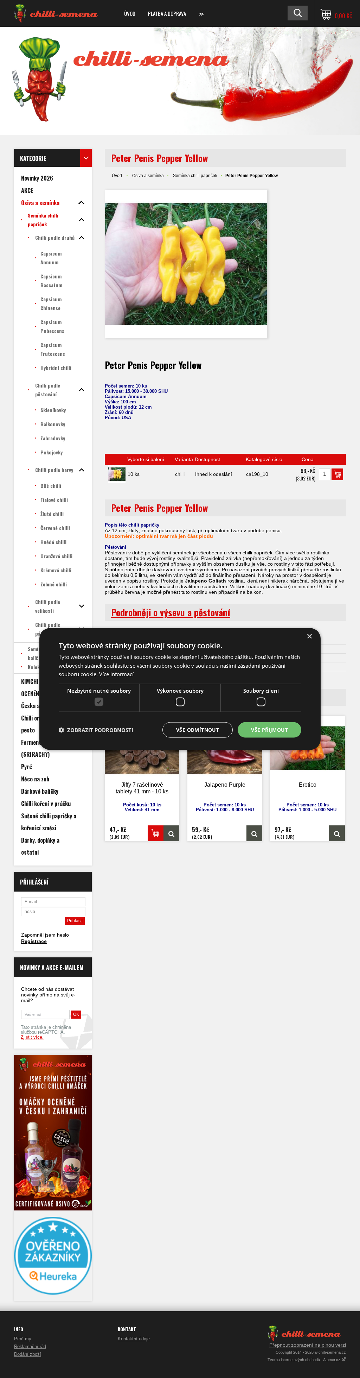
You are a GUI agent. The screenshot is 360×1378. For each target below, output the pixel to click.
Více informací (116, 674)
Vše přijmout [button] (269, 729)
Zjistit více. (32, 1037)
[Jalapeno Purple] (254, 833)
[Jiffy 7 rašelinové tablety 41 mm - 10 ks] (171, 833)
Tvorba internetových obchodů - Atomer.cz (304, 1360)
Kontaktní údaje (134, 1338)
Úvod (129, 13)
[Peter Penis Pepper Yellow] (186, 264)
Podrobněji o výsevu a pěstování (170, 612)
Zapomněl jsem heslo (45, 935)
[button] (96, 730)
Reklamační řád (30, 1346)
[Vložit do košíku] (337, 474)
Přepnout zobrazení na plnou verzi (307, 1345)
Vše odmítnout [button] (197, 729)
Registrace (34, 941)
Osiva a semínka (148, 175)
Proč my (22, 1338)
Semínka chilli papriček (195, 175)
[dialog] (180, 689)
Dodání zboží (27, 1354)
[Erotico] (337, 833)
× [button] (309, 636)
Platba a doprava (167, 13)
